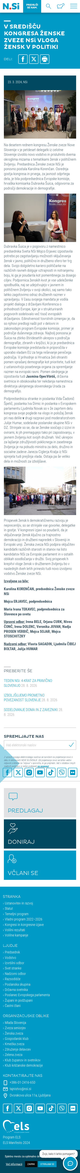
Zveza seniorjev (15, 1027)
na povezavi (43, 766)
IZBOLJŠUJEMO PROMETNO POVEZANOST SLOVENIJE (30, 697)
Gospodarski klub (17, 1038)
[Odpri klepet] (70, 1163)
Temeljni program (17, 913)
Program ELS (11, 1137)
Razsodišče (12, 978)
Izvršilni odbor (14, 962)
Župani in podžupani (19, 1000)
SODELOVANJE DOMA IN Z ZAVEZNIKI (33, 712)
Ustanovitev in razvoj (19, 903)
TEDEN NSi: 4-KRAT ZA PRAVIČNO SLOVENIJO (28, 683)
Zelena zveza (13, 1054)
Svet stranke (13, 968)
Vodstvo (10, 957)
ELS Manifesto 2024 (16, 1142)
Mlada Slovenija (15, 1022)
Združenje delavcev (18, 1049)
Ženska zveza (14, 1033)
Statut (9, 908)
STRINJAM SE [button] (47, 1164)
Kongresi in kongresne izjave (24, 924)
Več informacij (14, 1164)
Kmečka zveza (14, 1043)
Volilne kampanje (16, 935)
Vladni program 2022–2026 (23, 919)
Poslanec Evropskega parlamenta (27, 994)
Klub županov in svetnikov (23, 1060)
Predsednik (12, 952)
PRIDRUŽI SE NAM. (32, 6)
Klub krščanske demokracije (24, 1065)
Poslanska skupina (17, 984)
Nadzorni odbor (15, 973)
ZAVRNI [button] (31, 1164)
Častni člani (13, 1005)
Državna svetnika (16, 989)
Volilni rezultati (15, 929)
